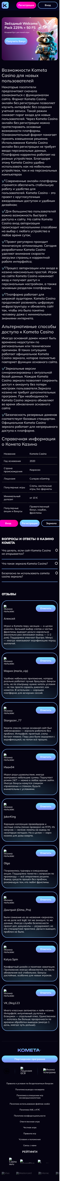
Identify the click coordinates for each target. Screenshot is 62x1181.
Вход (48, 5)
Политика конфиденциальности (29, 1116)
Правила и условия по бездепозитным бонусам (29, 1083)
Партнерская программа (29, 1059)
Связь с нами (29, 1145)
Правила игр (29, 1133)
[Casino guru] (13, 1161)
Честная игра (29, 1127)
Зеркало (51, 523)
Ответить (45, 608)
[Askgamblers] (27, 1161)
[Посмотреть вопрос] (56, 550)
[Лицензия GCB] (26, 1071)
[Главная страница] (5, 5)
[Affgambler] (44, 1161)
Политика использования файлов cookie (30, 1104)
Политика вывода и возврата (29, 1089)
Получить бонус (16, 41)
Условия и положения (30, 1139)
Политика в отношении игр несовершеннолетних (30, 1096)
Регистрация (26, 5)
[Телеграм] (49, 1071)
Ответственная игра (30, 1121)
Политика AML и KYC (29, 1110)
